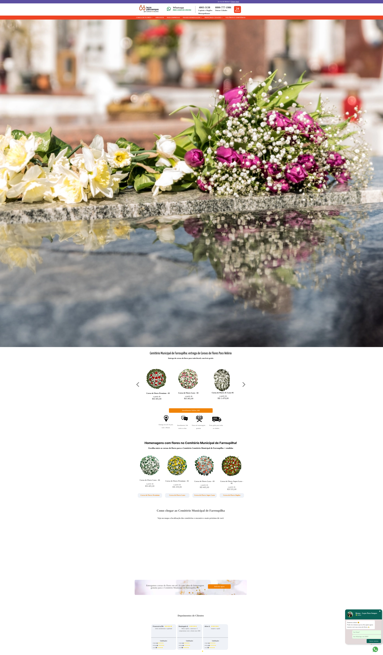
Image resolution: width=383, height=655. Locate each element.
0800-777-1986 (223, 7)
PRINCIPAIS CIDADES (213, 17)
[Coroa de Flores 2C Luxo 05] (222, 380)
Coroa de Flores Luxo (177, 495)
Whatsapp (178, 7)
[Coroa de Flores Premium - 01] (177, 467)
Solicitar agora (219, 586)
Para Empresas (173, 17)
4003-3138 (204, 7)
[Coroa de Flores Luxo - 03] (204, 467)
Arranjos (159, 17)
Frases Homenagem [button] (192, 17)
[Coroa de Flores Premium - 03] (156, 380)
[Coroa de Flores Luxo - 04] (150, 466)
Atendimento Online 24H (191, 410)
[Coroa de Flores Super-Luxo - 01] (232, 467)
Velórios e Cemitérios (235, 17)
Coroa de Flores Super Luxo (204, 495)
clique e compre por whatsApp (182, 10)
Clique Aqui (234, 2)
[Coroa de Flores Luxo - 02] (188, 380)
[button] (149, 495)
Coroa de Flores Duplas (231, 495)
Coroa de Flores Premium (149, 495)
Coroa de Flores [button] (143, 17)
